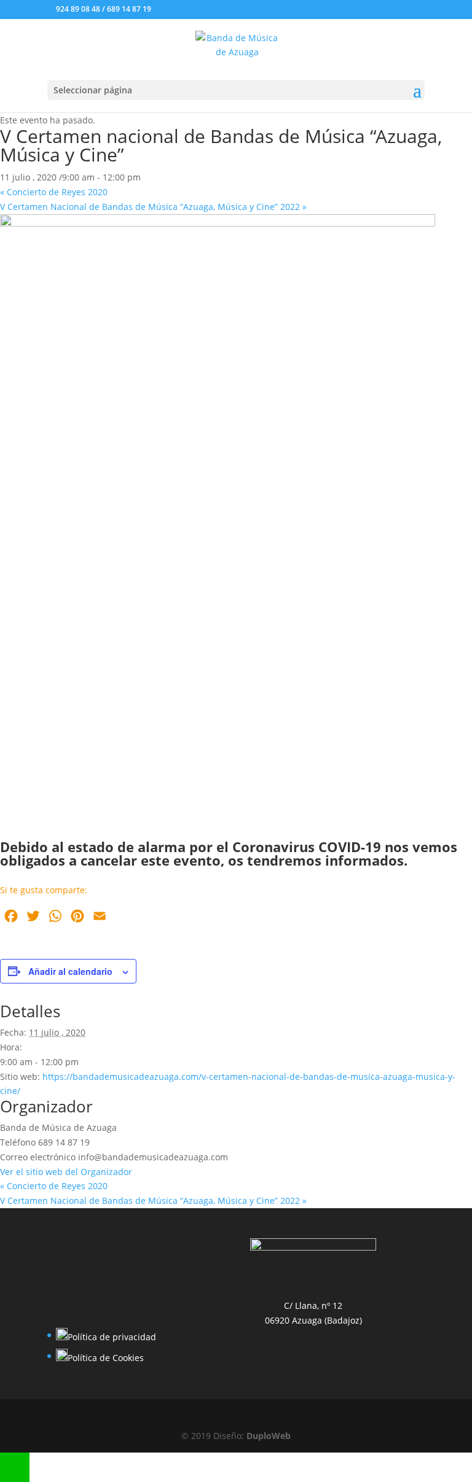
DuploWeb (268, 1435)
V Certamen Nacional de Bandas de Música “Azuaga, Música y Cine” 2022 (153, 206)
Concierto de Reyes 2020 (54, 192)
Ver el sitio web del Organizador (66, 1171)
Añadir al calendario (70, 971)
